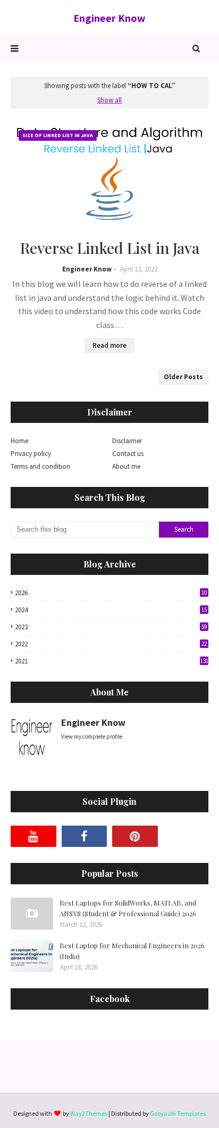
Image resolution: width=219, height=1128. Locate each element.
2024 (111, 609)
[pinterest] (135, 836)
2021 (111, 661)
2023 (111, 626)
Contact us (128, 453)
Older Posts (183, 376)
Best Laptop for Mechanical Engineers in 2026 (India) (132, 951)
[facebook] (84, 836)
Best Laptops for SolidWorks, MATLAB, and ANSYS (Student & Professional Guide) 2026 (128, 908)
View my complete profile (91, 736)
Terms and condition (40, 466)
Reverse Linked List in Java (109, 248)
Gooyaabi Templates (178, 1113)
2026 (111, 592)
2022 (111, 644)
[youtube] (33, 836)
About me (126, 466)
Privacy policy (31, 453)
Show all (109, 100)
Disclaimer (127, 440)
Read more (109, 345)
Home (19, 440)
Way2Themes (88, 1113)
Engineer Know (109, 18)
